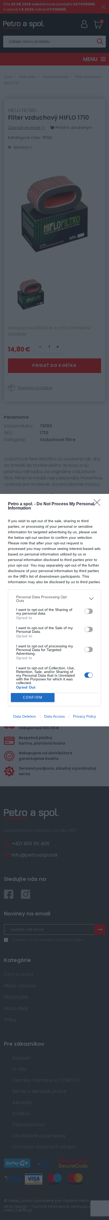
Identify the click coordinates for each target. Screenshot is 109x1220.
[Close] (99, 504)
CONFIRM (33, 697)
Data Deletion (24, 716)
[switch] (88, 611)
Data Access (54, 716)
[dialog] (54, 610)
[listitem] (54, 598)
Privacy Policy (84, 716)
